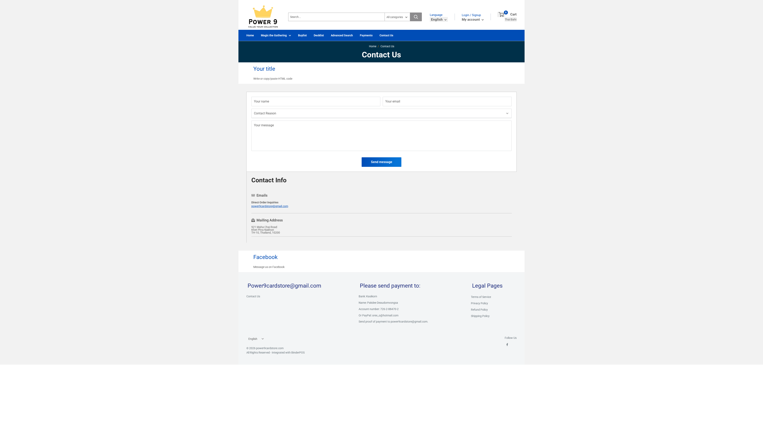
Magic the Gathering (274, 35)
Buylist (302, 35)
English (252, 338)
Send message (381, 162)
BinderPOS (298, 352)
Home (250, 35)
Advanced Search (342, 35)
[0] (501, 14)
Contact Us (386, 35)
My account (471, 19)
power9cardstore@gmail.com (269, 206)
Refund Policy (479, 309)
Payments (366, 35)
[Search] (416, 17)
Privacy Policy (479, 303)
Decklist (319, 35)
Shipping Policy (480, 316)
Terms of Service (481, 297)
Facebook (278, 267)
